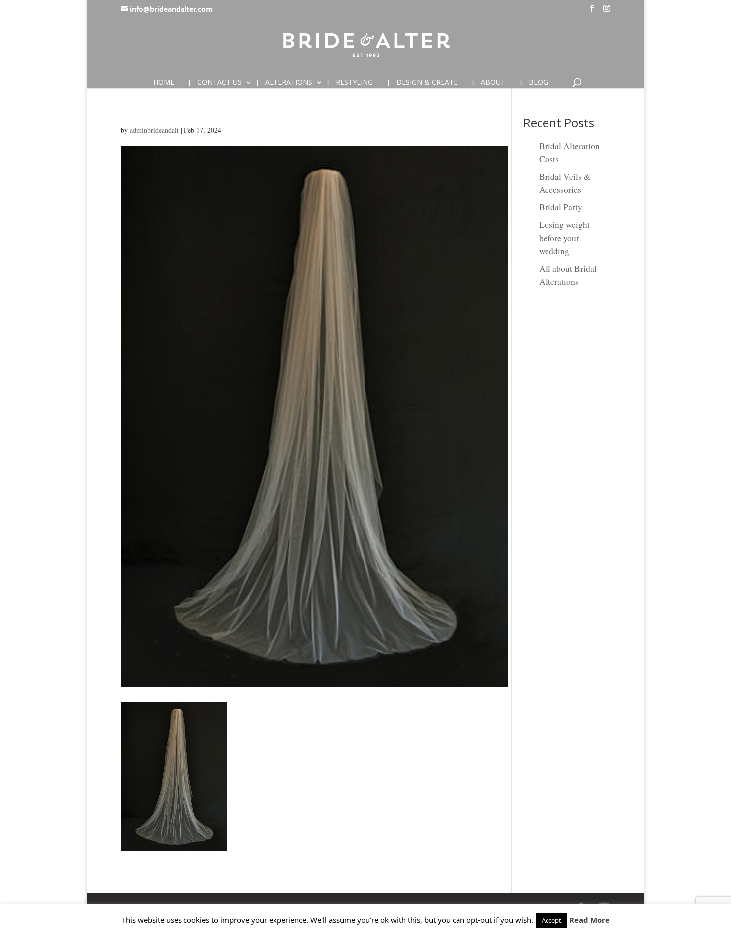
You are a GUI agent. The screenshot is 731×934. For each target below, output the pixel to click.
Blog (538, 83)
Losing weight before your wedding (564, 237)
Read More (589, 920)
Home (163, 83)
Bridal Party (560, 207)
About (493, 83)
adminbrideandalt (154, 130)
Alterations (288, 83)
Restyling (354, 83)
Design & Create (426, 83)
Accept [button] (551, 920)
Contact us (219, 83)
